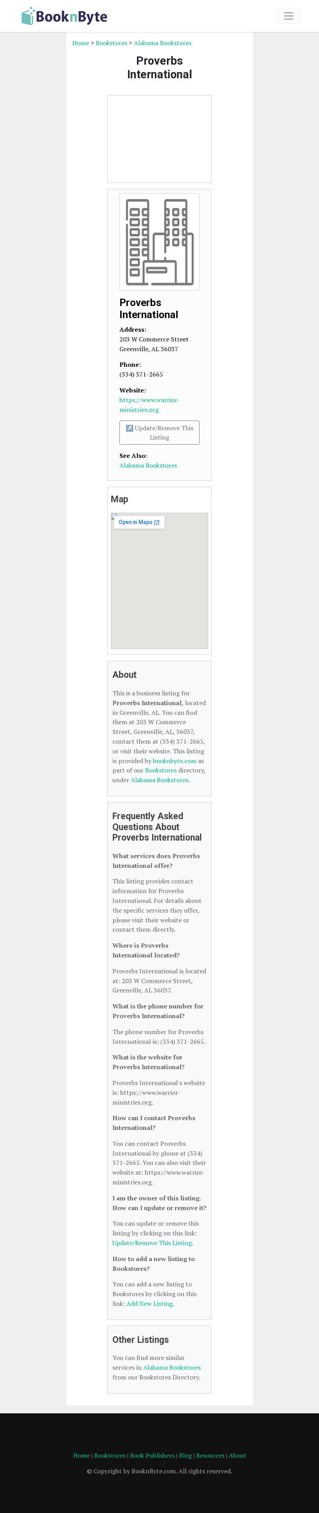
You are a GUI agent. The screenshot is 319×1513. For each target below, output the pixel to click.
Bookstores (111, 43)
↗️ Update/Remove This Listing (159, 433)
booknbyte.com (174, 760)
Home (80, 43)
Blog (185, 1455)
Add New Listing (149, 1303)
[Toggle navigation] (289, 16)
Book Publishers (152, 1455)
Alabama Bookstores (162, 43)
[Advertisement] (159, 139)
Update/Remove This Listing (152, 1243)
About (237, 1455)
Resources (210, 1455)
